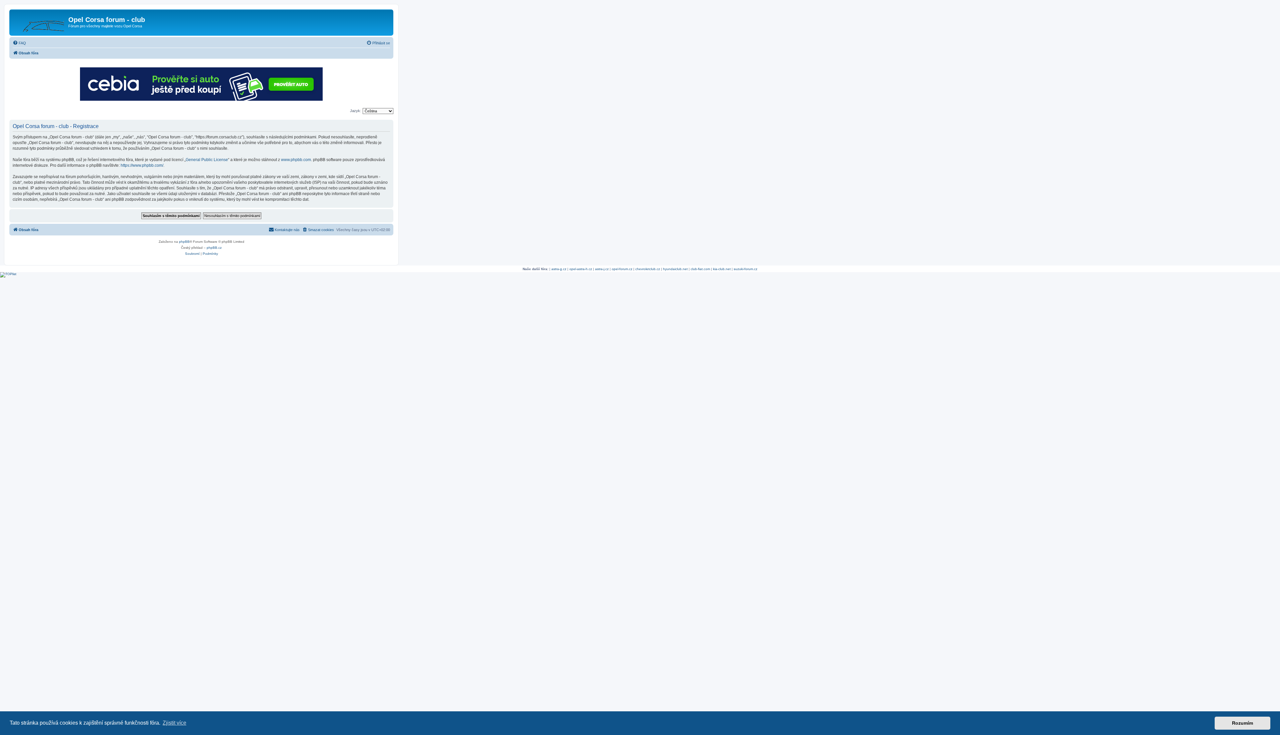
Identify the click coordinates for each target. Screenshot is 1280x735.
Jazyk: (355, 111)
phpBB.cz (214, 247)
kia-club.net (722, 269)
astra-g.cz (558, 269)
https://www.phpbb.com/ (142, 165)
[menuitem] (19, 43)
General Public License (207, 159)
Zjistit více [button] (174, 723)
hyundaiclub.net (675, 269)
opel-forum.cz (622, 269)
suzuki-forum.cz (745, 269)
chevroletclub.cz (647, 269)
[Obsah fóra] (39, 21)
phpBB (184, 241)
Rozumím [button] (1242, 723)
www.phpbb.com (296, 159)
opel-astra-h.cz (580, 269)
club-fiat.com (700, 269)
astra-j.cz (602, 269)
